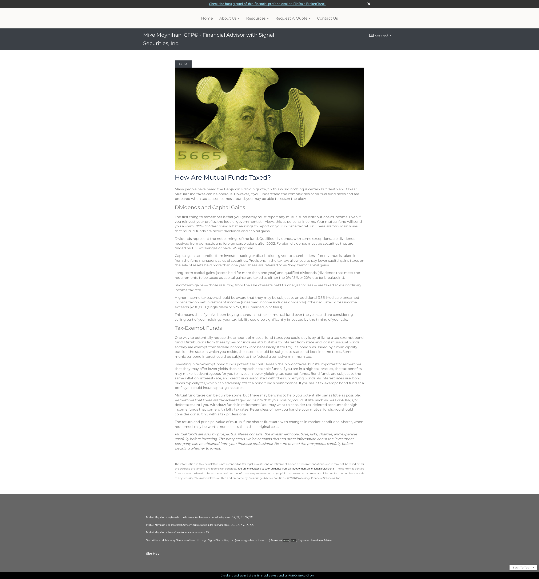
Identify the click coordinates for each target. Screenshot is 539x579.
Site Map (153, 553)
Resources (256, 18)
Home (207, 18)
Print (183, 64)
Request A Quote (291, 18)
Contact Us (327, 18)
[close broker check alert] (369, 3)
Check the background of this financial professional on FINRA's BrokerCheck (267, 4)
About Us (228, 18)
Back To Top (521, 567)
